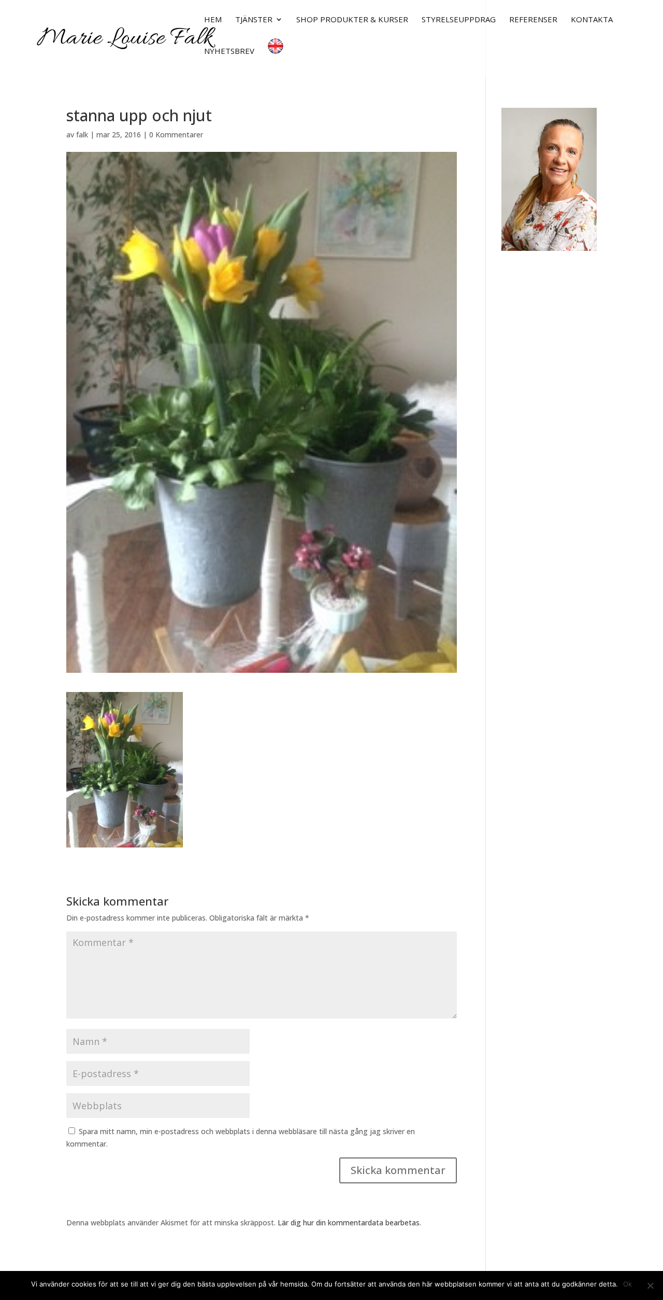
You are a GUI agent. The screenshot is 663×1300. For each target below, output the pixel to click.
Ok (627, 1284)
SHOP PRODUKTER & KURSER (352, 20)
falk (82, 134)
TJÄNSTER (253, 20)
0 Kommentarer (176, 134)
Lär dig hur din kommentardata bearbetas (349, 1222)
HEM (213, 20)
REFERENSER (533, 20)
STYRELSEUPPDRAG (459, 20)
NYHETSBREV (229, 51)
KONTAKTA (592, 20)
